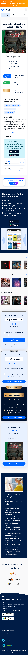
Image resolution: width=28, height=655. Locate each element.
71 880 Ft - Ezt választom (14, 418)
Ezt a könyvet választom (14, 464)
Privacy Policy (5, 634)
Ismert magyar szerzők (10, 109)
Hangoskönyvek (5, 15)
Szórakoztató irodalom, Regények (12, 105)
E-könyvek (14, 15)
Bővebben (15, 133)
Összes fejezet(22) (15, 170)
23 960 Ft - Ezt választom (14, 381)
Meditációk (22, 15)
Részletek (14, 5)
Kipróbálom (13, 183)
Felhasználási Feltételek (8, 630)
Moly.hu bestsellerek (9, 112)
